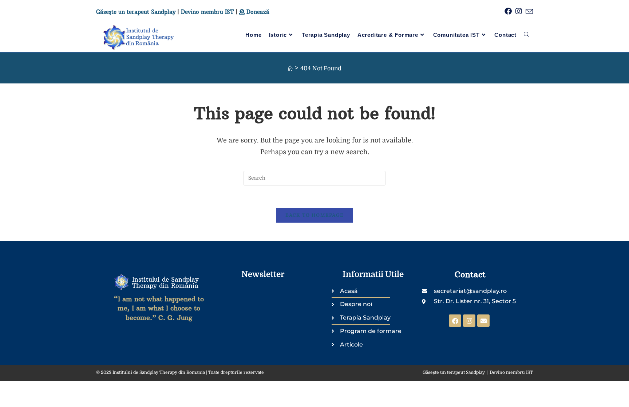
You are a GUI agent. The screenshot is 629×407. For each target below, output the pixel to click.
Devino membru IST (207, 11)
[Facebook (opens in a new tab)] (506, 11)
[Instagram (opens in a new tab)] (517, 11)
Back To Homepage (314, 215)
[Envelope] (483, 320)
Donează (257, 11)
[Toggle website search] (526, 35)
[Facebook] (455, 320)
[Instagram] (469, 320)
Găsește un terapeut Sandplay (135, 11)
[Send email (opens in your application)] (527, 12)
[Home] (290, 68)
